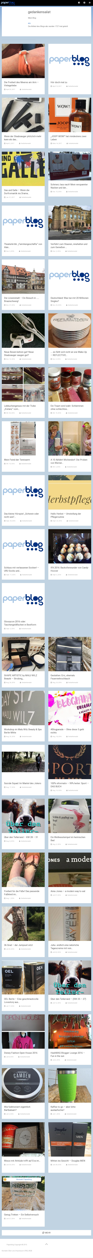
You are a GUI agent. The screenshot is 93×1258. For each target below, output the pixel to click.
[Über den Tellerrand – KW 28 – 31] (23, 816)
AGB (30, 1251)
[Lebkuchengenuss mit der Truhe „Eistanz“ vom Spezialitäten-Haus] (23, 385)
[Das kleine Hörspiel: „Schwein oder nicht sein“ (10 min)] (23, 492)
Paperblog (10, 1245)
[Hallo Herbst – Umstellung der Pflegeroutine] (69, 492)
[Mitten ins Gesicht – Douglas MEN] (69, 1139)
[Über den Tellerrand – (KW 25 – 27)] (69, 978)
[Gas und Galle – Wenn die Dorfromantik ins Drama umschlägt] (23, 169)
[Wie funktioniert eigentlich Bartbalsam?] (23, 1085)
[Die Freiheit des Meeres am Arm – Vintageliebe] (23, 61)
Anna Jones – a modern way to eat (68, 891)
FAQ (26, 1251)
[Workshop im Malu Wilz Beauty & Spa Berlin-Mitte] (23, 708)
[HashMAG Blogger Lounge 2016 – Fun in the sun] (69, 1032)
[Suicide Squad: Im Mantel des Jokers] (23, 762)
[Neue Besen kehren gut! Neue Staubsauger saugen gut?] (23, 331)
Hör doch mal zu (59, 82)
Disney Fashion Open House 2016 (20, 1053)
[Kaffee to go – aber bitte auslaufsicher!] (69, 1085)
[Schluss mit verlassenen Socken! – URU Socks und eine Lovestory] (23, 546)
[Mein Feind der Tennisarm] (23, 438)
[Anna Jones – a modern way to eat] (69, 870)
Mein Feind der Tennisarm (17, 459)
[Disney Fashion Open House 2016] (23, 1032)
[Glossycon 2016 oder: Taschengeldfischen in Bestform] (23, 600)
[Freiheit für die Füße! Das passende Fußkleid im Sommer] (23, 870)
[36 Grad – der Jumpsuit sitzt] (23, 924)
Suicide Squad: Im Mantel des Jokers (22, 783)
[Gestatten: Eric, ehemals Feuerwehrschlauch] (69, 654)
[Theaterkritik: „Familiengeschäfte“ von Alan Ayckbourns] (23, 223)
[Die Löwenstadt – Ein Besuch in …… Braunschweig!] (23, 277)
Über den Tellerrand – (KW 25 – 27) (68, 999)
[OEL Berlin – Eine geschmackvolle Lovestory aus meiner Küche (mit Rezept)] (23, 978)
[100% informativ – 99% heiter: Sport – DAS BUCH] (69, 762)
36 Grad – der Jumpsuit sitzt (18, 945)
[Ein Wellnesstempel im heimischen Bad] (69, 816)
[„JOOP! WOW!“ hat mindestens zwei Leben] (69, 115)
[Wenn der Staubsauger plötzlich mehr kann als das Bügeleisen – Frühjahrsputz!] (23, 115)
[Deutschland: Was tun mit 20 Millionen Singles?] (69, 277)
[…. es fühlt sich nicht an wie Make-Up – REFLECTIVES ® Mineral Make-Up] (69, 331)
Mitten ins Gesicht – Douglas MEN (68, 1160)
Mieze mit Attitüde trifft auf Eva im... (22, 1160)
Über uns (11, 1251)
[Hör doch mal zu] (69, 61)
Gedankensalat (27, 89)
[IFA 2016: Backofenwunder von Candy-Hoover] (69, 546)
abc (29, 23)
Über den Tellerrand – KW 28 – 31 (21, 837)
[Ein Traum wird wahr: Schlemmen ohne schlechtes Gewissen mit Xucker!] (69, 385)
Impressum (20, 1251)
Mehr (48, 1233)
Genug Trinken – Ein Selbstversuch (21, 1214)
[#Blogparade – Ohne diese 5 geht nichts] (69, 708)
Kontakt (4, 1251)
